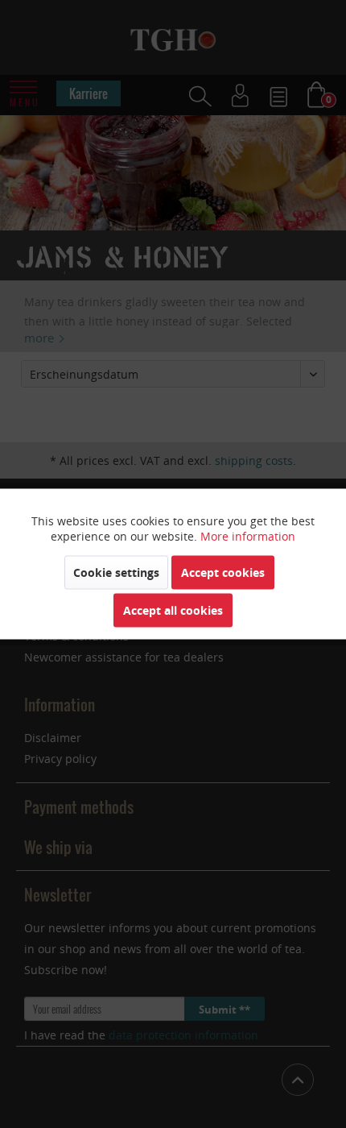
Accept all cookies (173, 610)
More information (247, 536)
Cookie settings (116, 572)
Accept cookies (223, 572)
